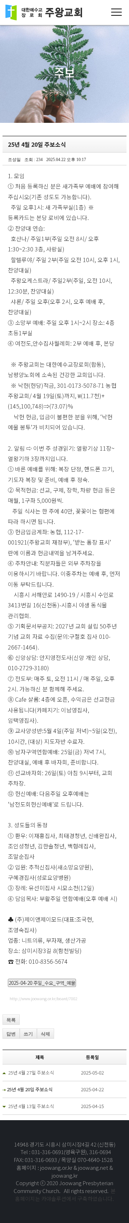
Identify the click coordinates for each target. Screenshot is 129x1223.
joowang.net (93, 1167)
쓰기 (28, 1034)
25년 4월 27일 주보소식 (31, 1072)
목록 (11, 1020)
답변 (11, 1034)
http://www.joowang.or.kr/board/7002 (43, 998)
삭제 (45, 1034)
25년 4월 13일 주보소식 (31, 1106)
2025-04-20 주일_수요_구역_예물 (42, 982)
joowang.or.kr (56, 1167)
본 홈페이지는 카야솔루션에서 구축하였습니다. (65, 1194)
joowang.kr (65, 1175)
